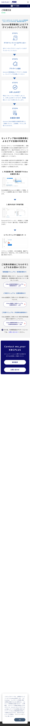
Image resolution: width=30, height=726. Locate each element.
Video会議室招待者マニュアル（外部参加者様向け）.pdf (14, 323)
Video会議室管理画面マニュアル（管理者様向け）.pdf (15, 284)
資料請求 (15, 362)
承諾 (20, 719)
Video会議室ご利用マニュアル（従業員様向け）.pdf (14, 304)
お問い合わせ (13, 332)
